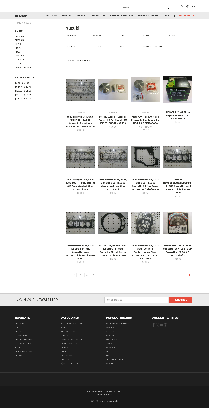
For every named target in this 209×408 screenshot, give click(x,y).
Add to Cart (80, 95)
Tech (166, 15)
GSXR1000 (19, 59)
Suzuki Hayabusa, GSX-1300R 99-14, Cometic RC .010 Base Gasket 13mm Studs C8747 (80, 184)
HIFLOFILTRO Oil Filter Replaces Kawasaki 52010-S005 (177, 115)
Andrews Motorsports (117, 323)
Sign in (18, 351)
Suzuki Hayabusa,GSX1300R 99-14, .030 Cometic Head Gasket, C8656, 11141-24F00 (177, 186)
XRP (107, 355)
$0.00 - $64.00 (22, 83)
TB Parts (110, 351)
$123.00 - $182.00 (23, 90)
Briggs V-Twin (68, 331)
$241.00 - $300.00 (23, 98)
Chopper (65, 335)
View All (110, 363)
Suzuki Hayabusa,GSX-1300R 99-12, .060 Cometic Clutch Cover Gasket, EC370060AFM (113, 250)
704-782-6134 (186, 15)
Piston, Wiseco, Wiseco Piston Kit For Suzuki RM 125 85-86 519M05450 (145, 120)
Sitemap (18, 355)
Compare (79, 89)
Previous (201, 398)
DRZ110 (18, 44)
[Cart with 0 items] (193, 6)
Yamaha (110, 327)
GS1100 (18, 63)
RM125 (18, 48)
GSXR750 (19, 55)
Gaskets (65, 359)
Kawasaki (111, 347)
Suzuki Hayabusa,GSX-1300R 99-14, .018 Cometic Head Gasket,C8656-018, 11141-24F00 (80, 252)
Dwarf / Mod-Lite (69, 343)
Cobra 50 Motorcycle (72, 339)
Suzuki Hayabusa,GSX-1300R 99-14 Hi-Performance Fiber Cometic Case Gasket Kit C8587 (145, 252)
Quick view (80, 83)
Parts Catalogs (148, 15)
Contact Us (97, 15)
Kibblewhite (111, 339)
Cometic (110, 331)
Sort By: (71, 60)
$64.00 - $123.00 (23, 86)
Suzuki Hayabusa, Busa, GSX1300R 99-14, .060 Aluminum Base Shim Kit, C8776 (113, 184)
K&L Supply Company (115, 359)
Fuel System (66, 355)
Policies (67, 15)
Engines (64, 347)
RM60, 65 (19, 36)
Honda (109, 343)
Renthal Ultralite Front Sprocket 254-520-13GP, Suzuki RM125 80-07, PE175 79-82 (177, 250)
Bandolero (66, 327)
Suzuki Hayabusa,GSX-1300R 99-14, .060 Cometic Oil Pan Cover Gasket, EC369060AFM (145, 184)
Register (30, 351)
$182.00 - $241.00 (23, 94)
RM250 (18, 51)
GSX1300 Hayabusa (24, 67)
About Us (51, 15)
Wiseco (110, 335)
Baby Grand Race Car (71, 323)
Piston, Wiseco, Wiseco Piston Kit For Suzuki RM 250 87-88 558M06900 (113, 120)
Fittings (65, 351)
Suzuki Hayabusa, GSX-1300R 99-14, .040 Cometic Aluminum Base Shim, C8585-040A (80, 121)
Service (81, 15)
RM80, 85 (19, 40)
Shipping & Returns (121, 15)
